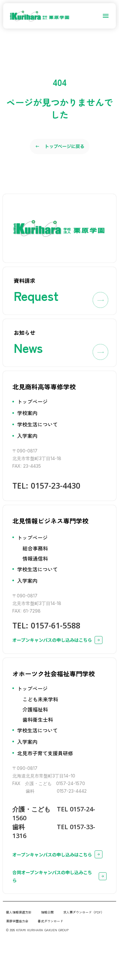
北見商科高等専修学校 (44, 386)
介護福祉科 (35, 709)
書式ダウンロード (50, 921)
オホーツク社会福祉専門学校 (53, 673)
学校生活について (37, 424)
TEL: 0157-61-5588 (46, 625)
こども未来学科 (40, 699)
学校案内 (27, 413)
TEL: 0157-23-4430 (46, 485)
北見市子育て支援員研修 (45, 753)
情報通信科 (35, 558)
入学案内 (27, 435)
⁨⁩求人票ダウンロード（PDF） (83, 912)
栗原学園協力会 (17, 921)
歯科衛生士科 (38, 719)
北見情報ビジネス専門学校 (50, 520)
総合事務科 (35, 548)
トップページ (32, 401)
